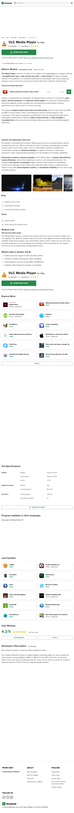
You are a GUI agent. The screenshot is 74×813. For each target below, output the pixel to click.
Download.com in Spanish (34, 782)
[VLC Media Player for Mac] (4, 43)
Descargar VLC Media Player (11, 520)
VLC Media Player (26, 42)
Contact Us (30, 778)
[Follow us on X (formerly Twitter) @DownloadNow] (7, 797)
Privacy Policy (56, 772)
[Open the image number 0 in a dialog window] (16, 183)
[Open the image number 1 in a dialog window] (47, 183)
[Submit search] (15, 3)
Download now (20, 52)
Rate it (55, 638)
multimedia (50, 74)
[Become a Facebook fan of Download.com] (3, 797)
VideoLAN (33, 646)
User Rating (24, 46)
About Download (32, 772)
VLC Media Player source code (13, 63)
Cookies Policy (56, 778)
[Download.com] (7, 3)
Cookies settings (57, 787)
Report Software (38, 507)
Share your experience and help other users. (38, 58)
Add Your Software (32, 775)
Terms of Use (56, 775)
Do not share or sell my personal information (59, 783)
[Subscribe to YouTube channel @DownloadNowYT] (11, 797)
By (12, 46)
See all (37, 363)
